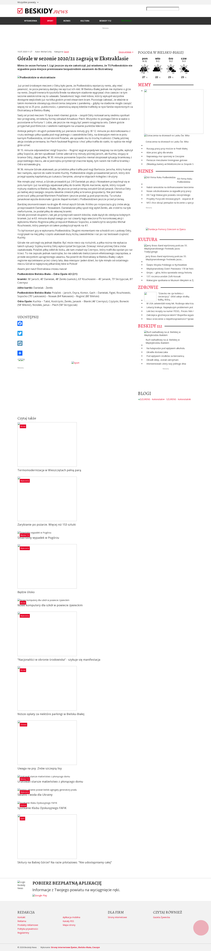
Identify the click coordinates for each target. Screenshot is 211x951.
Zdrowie (23, 725)
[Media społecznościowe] (75, 353)
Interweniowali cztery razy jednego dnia (166, 363)
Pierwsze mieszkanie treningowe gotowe (166, 160)
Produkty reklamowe (27, 924)
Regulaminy (23, 932)
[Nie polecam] (22, 359)
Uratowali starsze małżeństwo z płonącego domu (50, 781)
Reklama (21, 921)
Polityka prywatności (27, 928)
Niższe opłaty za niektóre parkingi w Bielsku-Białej (50, 714)
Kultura (23, 805)
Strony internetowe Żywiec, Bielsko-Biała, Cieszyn (75, 947)
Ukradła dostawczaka (157, 352)
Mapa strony (69, 924)
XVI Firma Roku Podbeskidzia (184, 180)
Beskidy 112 (25, 535)
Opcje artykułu (125, 52)
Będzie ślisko (26, 592)
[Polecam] (20, 359)
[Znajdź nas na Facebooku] (3, 475)
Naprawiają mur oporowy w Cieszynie (165, 156)
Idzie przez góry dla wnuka (159, 152)
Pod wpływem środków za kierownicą (165, 356)
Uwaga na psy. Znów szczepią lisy (39, 768)
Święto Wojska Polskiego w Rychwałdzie (166, 264)
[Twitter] (75, 333)
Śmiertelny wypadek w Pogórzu (38, 537)
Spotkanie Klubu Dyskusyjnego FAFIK (41, 808)
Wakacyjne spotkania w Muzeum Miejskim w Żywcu (172, 280)
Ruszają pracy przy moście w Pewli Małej (167, 148)
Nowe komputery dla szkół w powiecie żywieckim (50, 605)
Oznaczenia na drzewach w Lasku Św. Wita (167, 141)
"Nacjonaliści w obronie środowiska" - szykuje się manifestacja (58, 659)
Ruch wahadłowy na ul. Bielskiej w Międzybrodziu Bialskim (163, 341)
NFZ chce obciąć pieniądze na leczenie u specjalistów (173, 202)
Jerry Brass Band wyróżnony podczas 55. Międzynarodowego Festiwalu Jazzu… (166, 258)
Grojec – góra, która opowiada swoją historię (169, 272)
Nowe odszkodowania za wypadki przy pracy (168, 191)
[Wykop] (75, 343)
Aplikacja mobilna (71, 917)
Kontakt (21, 917)
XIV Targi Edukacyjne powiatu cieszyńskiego (168, 194)
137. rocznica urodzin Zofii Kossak (163, 276)
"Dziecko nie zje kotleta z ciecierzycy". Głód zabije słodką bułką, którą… (173, 296)
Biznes (23, 426)
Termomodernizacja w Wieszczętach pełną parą (49, 470)
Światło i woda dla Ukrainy (35, 794)
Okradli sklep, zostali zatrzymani (162, 359)
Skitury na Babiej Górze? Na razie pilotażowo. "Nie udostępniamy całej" (64, 862)
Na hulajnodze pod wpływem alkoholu (165, 348)
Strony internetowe (117, 917)
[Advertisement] (75, 391)
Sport (66, 51)
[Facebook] (75, 323)
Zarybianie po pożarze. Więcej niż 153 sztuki (46, 524)
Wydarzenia (25, 481)
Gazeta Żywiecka (161, 917)
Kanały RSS (68, 921)
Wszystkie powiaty (26, 2)
